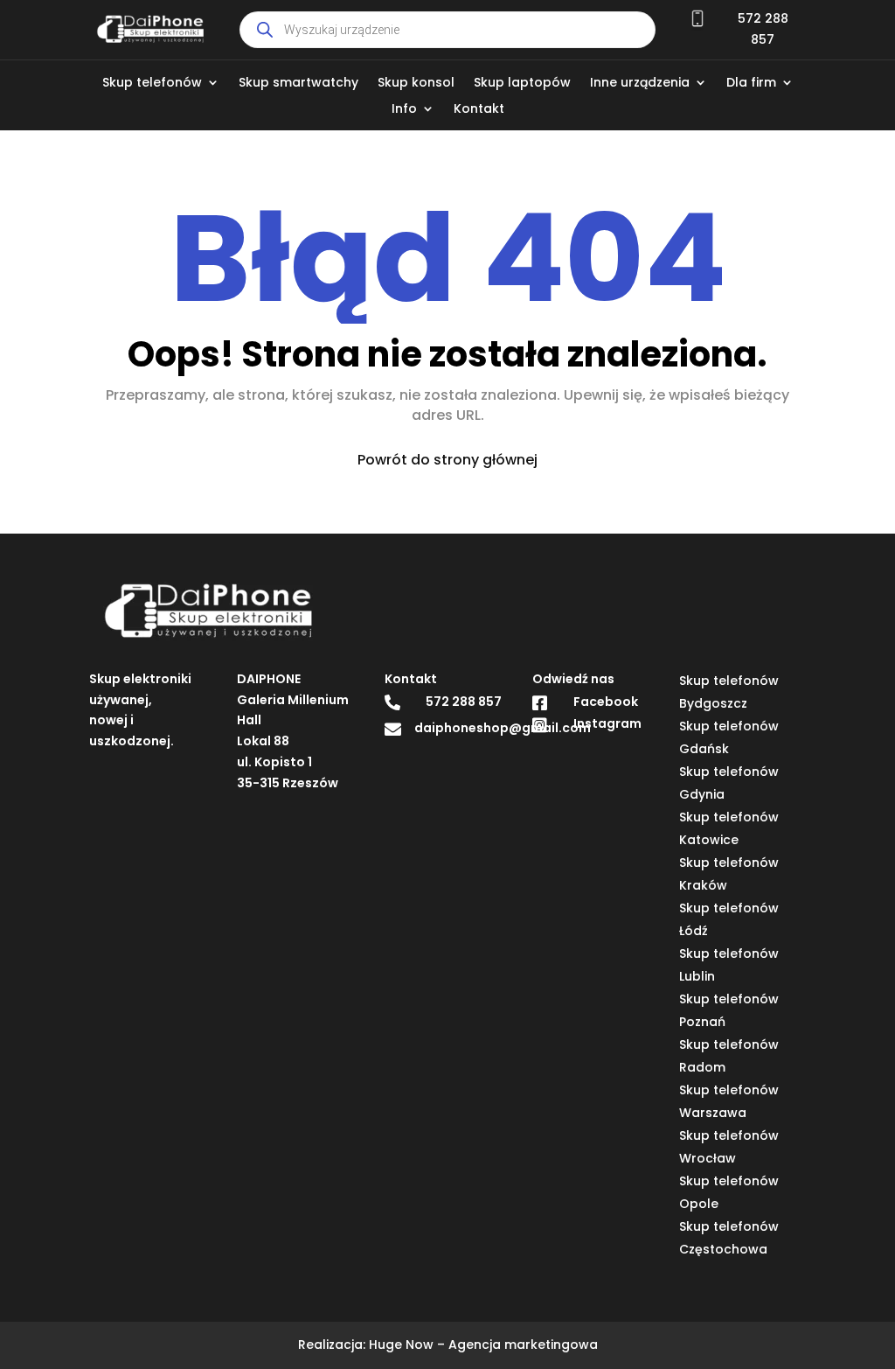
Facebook (605, 701)
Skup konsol (416, 83)
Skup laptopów (522, 83)
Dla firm (751, 83)
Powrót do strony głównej (447, 460)
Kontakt (479, 109)
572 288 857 (464, 701)
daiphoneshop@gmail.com (502, 728)
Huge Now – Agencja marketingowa (483, 1344)
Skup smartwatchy (298, 83)
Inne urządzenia (640, 83)
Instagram (607, 723)
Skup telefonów (152, 83)
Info (404, 109)
